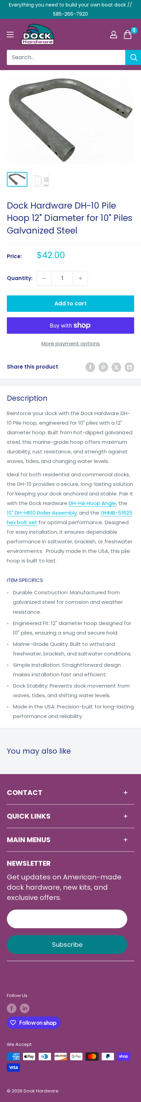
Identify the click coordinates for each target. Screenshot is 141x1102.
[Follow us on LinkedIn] (24, 1008)
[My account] (113, 34)
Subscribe (67, 944)
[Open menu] (10, 34)
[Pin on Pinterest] (103, 367)
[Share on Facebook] (90, 367)
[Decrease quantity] (44, 278)
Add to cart (70, 303)
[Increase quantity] (80, 278)
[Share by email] (129, 367)
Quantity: (20, 278)
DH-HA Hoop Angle (92, 503)
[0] (128, 34)
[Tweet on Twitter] (116, 367)
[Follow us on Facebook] (11, 1008)
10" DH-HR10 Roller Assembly (42, 512)
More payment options (70, 343)
